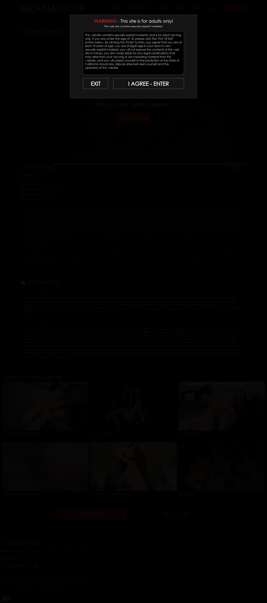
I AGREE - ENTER (148, 83)
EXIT (96, 83)
